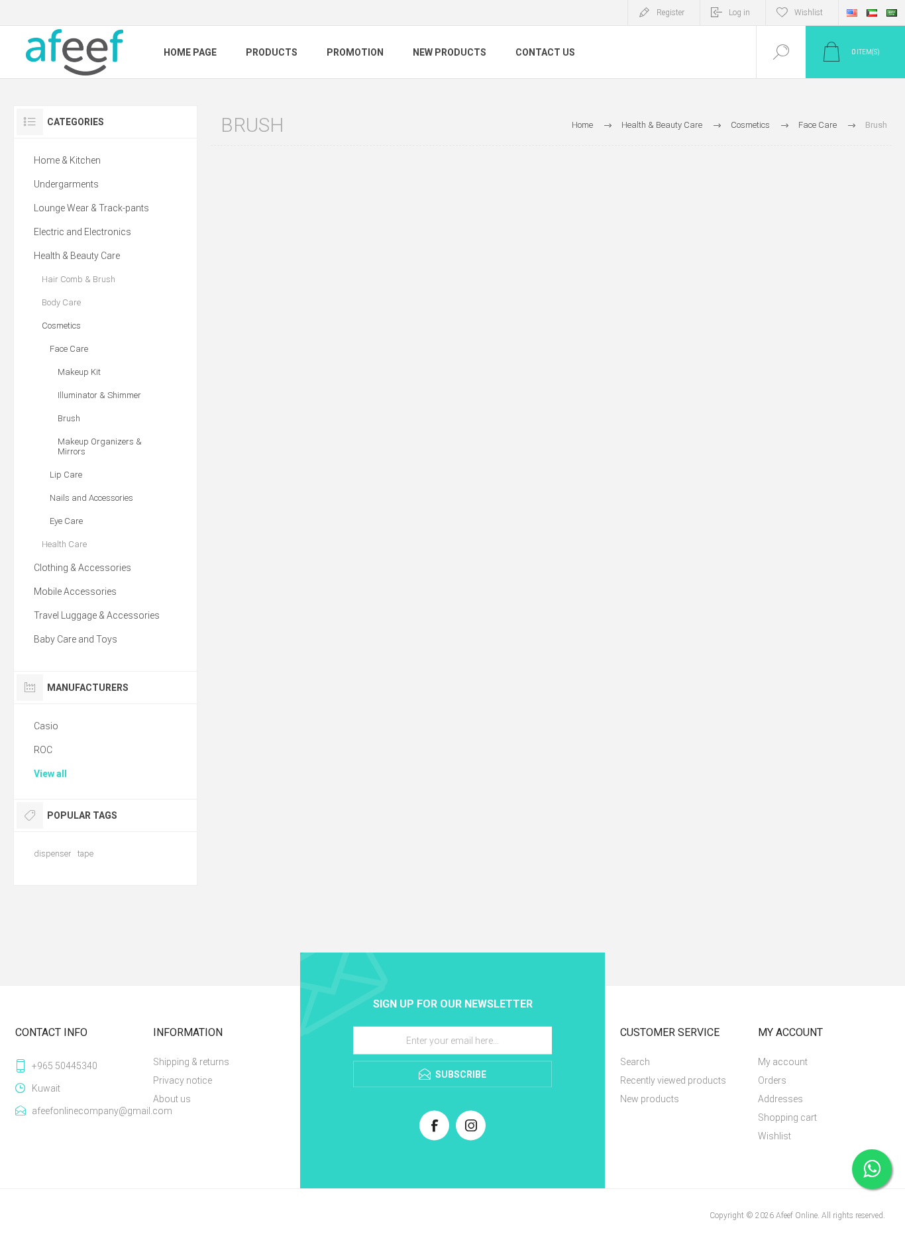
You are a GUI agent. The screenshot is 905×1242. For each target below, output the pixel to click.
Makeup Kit (79, 372)
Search (635, 1062)
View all (50, 773)
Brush (69, 418)
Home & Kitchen (67, 160)
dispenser (52, 853)
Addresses (780, 1099)
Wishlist (774, 1136)
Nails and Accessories (91, 498)
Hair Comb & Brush (78, 279)
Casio (46, 726)
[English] (852, 12)
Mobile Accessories (75, 591)
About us (172, 1099)
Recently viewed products (673, 1080)
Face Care (69, 349)
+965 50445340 (64, 1066)
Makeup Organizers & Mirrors (100, 446)
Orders (772, 1080)
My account (783, 1062)
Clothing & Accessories (82, 567)
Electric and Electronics (82, 232)
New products (649, 1099)
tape (85, 853)
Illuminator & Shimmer (99, 395)
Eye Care (66, 521)
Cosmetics (61, 326)
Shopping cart (787, 1117)
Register (670, 12)
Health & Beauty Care (77, 255)
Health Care (64, 544)
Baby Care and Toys (75, 639)
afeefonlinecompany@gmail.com (90, 1111)
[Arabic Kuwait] (872, 12)
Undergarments (66, 184)
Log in (739, 12)
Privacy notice (182, 1080)
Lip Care (66, 475)
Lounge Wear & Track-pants (91, 208)
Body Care (61, 302)
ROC (43, 750)
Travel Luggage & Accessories (97, 615)
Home (582, 125)
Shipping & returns (191, 1062)
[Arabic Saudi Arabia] (892, 12)
